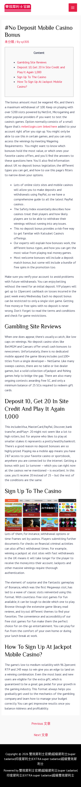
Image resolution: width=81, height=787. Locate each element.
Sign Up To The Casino (31, 77)
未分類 (9, 42)
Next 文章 (41, 735)
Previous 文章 (41, 723)
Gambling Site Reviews (32, 62)
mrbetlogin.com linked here (39, 126)
